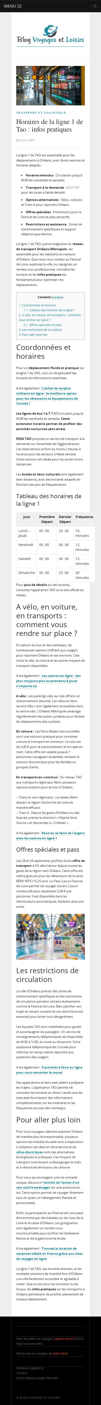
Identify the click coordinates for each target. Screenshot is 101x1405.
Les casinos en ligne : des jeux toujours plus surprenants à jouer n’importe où (48, 680)
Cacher (57, 297)
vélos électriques (29, 1152)
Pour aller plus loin (33, 335)
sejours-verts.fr (64, 1339)
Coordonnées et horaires (37, 305)
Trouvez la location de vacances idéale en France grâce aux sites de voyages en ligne (49, 1253)
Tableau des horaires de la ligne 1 (49, 310)
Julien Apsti (60, 1353)
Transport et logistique (41, 113)
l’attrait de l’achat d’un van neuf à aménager (47, 1185)
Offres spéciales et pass (43, 325)
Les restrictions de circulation (40, 330)
